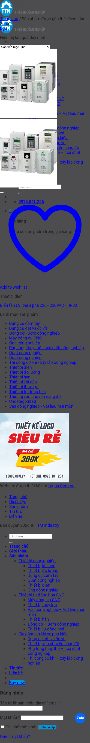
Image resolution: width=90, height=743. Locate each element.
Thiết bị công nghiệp (37, 560)
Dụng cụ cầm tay (24, 323)
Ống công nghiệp (24, 342)
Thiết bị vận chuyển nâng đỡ (35, 396)
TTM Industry (47, 525)
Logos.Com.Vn (61, 485)
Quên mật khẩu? (15, 736)
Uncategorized (22, 401)
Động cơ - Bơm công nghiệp (34, 333)
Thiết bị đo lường (24, 372)
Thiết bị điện (20, 367)
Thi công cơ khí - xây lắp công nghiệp (42, 362)
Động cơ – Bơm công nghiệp (54, 624)
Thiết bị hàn (19, 377)
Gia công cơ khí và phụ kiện (43, 633)
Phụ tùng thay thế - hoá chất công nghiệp (46, 347)
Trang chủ (9, 18)
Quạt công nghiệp (25, 352)
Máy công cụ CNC (25, 338)
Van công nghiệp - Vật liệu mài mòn (41, 406)
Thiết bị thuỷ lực (24, 386)
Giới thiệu (17, 501)
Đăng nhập (47, 727)
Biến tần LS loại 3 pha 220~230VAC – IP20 (38, 305)
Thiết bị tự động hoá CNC (41, 594)
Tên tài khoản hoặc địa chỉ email (30, 703)
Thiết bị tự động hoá (27, 391)
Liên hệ (15, 516)
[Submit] (11, 542)
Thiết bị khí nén (23, 381)
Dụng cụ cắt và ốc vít (28, 328)
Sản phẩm (18, 506)
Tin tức (15, 511)
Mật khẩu (10, 717)
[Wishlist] (2, 192)
